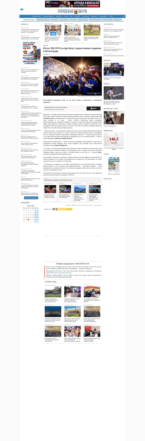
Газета (111, 16)
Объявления (103, 16)
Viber (65, 271)
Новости (24, 24)
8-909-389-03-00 (81, 263)
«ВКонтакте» (54, 273)
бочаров (74, 205)
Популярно (108, 24)
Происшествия (36, 16)
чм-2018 (68, 205)
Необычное (85, 16)
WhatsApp (59, 271)
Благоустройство (48, 16)
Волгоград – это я (111, 109)
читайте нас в (65, 209)
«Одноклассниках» (66, 273)
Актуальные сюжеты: (29, 19)
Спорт (66, 16)
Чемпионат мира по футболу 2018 (58, 180)
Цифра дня (108, 131)
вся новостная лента (31, 198)
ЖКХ (71, 16)
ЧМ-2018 (45, 45)
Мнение (107, 60)
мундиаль (98, 205)
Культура (77, 16)
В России (107, 179)
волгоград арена (84, 205)
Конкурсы (94, 16)
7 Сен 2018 (45, 54)
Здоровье (59, 16)
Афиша (107, 84)
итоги (92, 205)
